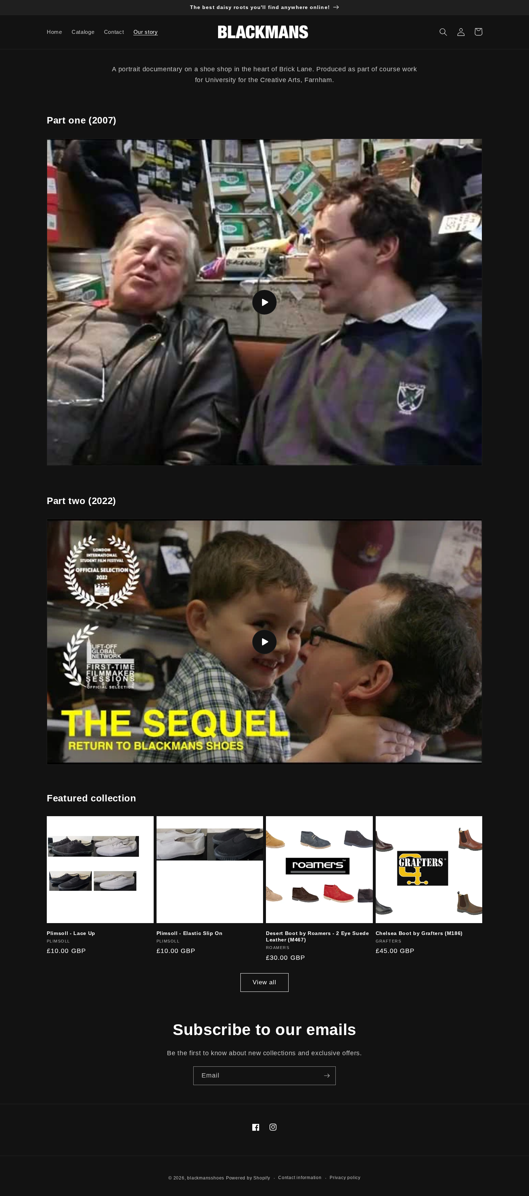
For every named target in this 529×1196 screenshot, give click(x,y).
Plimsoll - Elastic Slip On (190, 933)
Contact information (300, 1177)
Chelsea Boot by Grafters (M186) (419, 933)
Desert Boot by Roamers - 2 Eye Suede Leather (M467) (317, 936)
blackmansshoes (205, 1178)
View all (265, 982)
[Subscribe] (326, 1075)
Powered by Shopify (248, 1178)
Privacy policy (345, 1177)
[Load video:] (264, 302)
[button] (443, 31)
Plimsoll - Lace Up (71, 933)
